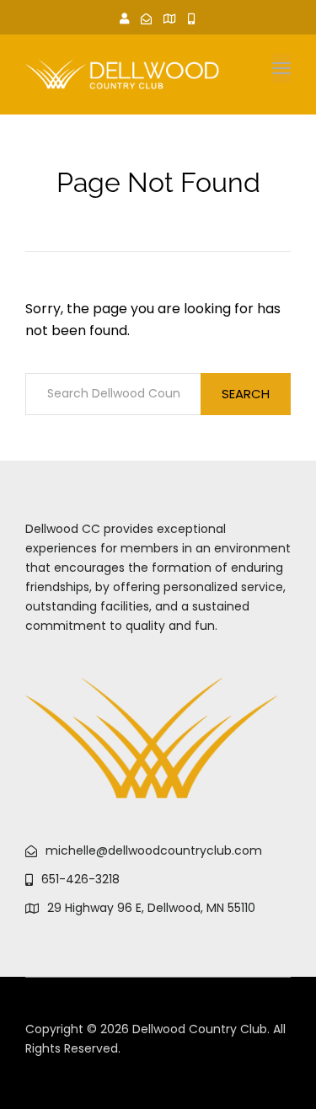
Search (246, 394)
